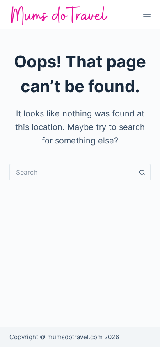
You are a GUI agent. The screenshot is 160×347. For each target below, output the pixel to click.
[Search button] (142, 172)
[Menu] (147, 14)
